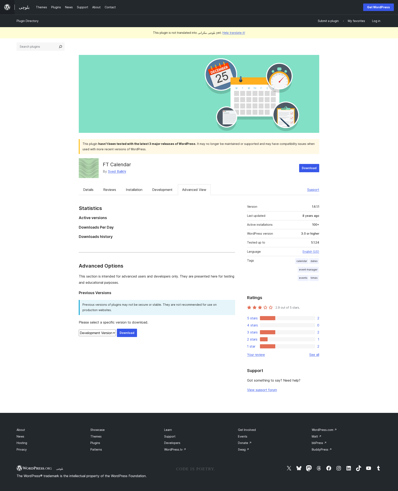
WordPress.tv (175, 449)
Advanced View (194, 190)
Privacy (22, 449)
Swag (243, 449)
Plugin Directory (28, 21)
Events (242, 436)
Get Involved (247, 430)
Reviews (109, 190)
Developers (172, 443)
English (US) (311, 251)
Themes (96, 436)
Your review (256, 355)
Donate (245, 443)
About (21, 430)
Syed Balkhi (117, 171)
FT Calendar (117, 164)
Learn (168, 430)
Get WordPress (378, 7)
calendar (301, 261)
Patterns (96, 449)
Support (313, 190)
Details (88, 190)
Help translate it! (233, 32)
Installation (134, 190)
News (20, 436)
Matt (317, 436)
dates (314, 261)
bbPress (319, 443)
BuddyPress (322, 449)
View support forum (262, 390)
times (314, 277)
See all (314, 355)
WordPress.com (324, 430)
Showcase (97, 430)
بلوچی (59, 468)
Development (162, 190)
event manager (308, 269)
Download (309, 168)
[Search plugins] (60, 46)
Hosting (22, 443)
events (303, 277)
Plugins (95, 443)
